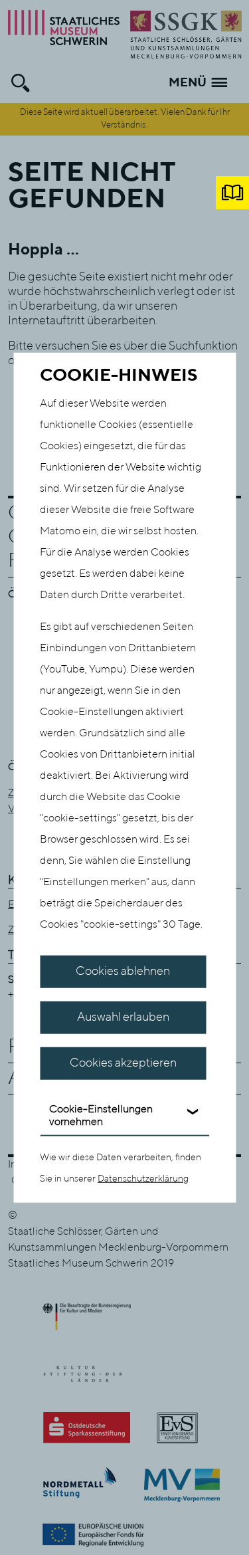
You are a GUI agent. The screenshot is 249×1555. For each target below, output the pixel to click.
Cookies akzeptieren (123, 1063)
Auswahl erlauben (123, 1017)
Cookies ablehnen (123, 972)
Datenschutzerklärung (143, 1178)
